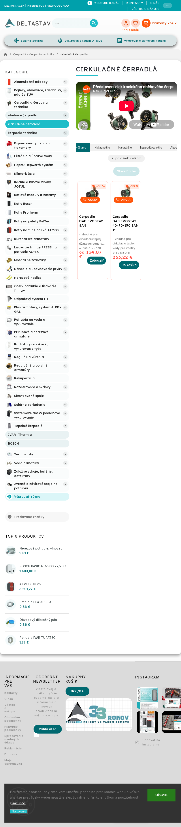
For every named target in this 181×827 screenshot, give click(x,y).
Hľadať (94, 23)
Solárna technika (28, 40)
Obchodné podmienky (9, 719)
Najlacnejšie (102, 147)
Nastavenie (19, 811)
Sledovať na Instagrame (151, 742)
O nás (8, 698)
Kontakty (9, 693)
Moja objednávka (9, 762)
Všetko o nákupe (146, 9)
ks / (77, 691)
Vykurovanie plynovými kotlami (141, 40)
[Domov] (6, 54)
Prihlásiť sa (48, 729)
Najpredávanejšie (151, 147)
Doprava (9, 754)
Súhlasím (161, 795)
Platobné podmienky (9, 728)
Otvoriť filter (126, 171)
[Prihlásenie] (125, 23)
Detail (96, 260)
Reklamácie (9, 748)
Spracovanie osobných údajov (9, 739)
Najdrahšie (125, 147)
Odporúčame (78, 147)
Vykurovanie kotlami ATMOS (80, 40)
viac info (18, 803)
